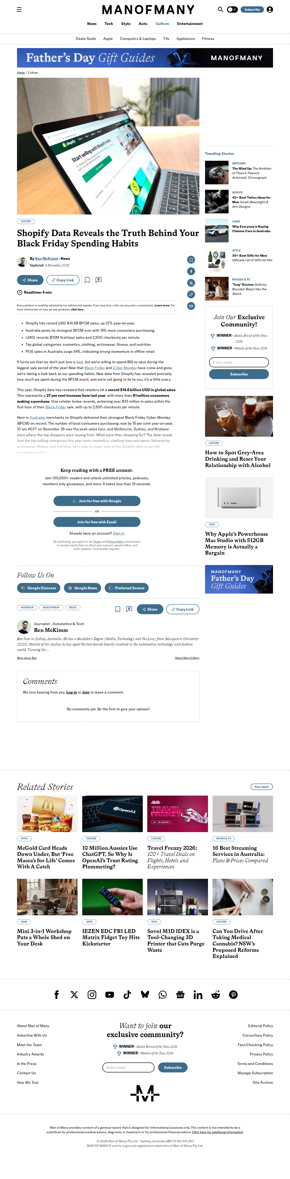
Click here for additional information (217, 1132)
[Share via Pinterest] (193, 199)
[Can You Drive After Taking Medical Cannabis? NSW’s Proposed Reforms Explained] (243, 897)
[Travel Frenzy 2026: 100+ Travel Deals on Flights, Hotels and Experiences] (177, 814)
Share (32, 280)
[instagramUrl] (92, 994)
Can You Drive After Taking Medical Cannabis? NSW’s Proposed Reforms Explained (238, 943)
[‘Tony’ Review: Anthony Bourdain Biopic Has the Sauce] (217, 288)
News (92, 23)
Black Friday (95, 367)
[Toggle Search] (221, 9)
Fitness (208, 38)
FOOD (24, 838)
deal (79, 362)
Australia (37, 417)
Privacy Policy (115, 541)
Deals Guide (86, 38)
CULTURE (26, 221)
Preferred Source (130, 588)
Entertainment (190, 23)
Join (85, 692)
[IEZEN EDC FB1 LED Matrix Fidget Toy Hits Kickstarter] (112, 897)
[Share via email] (191, 306)
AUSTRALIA (27, 607)
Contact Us (26, 1073)
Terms (97, 541)
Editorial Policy (260, 1025)
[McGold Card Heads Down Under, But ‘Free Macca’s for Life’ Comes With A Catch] (47, 814)
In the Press (26, 1063)
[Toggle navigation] (21, 9)
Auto (143, 23)
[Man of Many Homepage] (148, 9)
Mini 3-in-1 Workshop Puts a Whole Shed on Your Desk (44, 937)
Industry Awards (30, 1054)
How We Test (28, 1082)
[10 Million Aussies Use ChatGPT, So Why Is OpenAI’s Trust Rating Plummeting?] (112, 814)
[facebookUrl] (56, 994)
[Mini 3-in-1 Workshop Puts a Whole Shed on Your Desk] (47, 897)
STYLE (236, 250)
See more (262, 787)
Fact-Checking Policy (255, 1045)
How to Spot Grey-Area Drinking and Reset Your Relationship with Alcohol (238, 458)
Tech (109, 23)
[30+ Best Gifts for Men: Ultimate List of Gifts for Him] (217, 259)
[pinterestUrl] (233, 994)
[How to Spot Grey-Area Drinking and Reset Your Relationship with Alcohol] (239, 416)
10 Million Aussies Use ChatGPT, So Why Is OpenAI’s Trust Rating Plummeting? (110, 857)
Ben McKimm (46, 258)
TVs (166, 38)
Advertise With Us (32, 1035)
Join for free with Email (96, 522)
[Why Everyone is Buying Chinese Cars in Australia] (217, 230)
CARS (236, 221)
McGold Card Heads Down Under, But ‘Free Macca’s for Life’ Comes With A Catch (46, 857)
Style (125, 23)
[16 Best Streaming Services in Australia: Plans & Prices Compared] (243, 814)
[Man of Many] (145, 1093)
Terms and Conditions (255, 1063)
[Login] (270, 9)
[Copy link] (193, 209)
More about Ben (27, 658)
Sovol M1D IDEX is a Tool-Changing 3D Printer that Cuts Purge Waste (176, 940)
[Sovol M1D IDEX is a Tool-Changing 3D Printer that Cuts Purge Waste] (177, 897)
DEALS (73, 607)
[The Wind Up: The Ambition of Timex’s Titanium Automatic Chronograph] (217, 172)
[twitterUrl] (74, 994)
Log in (71, 692)
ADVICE (237, 192)
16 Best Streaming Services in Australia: (240, 853)
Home (21, 72)
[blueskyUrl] (145, 994)
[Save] (87, 280)
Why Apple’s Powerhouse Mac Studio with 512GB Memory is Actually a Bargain (236, 543)
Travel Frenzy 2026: (172, 857)
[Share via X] (193, 189)
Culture (162, 23)
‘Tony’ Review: (249, 289)
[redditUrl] (215, 994)
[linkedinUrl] (198, 994)
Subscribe (252, 9)
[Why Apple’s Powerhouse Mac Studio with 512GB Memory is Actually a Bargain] (239, 497)
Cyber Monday (125, 367)
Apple (108, 38)
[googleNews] (180, 994)
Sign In (118, 533)
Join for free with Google (100, 501)
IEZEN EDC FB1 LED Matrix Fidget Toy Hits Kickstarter (111, 937)
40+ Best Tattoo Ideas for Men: (251, 202)
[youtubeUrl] (109, 994)
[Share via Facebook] (193, 179)
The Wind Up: (251, 173)
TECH (212, 524)
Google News (85, 588)
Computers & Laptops (138, 38)
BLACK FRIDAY (51, 607)
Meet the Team (29, 1045)
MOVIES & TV (241, 279)
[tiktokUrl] (127, 994)
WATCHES (239, 163)
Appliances (185, 38)
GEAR (24, 921)
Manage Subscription (255, 1073)
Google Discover (41, 588)
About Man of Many (187, 658)
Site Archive (263, 1082)
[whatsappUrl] (162, 994)
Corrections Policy (257, 1035)
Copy (65, 280)
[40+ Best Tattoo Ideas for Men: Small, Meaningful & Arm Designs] (217, 201)
